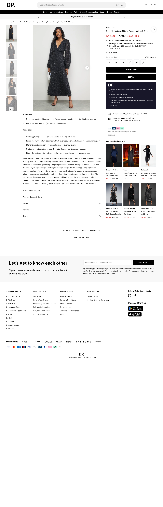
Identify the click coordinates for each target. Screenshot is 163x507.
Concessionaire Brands (69, 311)
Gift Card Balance (40, 314)
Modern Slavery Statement (98, 300)
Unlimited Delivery (14, 296)
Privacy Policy (66, 296)
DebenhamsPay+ (13, 307)
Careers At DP (92, 296)
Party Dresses (47, 22)
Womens (15, 22)
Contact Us (37, 296)
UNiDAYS (10, 329)
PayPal (9, 318)
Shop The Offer (115, 48)
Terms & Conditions (68, 300)
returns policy (138, 120)
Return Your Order (40, 300)
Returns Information (41, 311)
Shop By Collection (26, 22)
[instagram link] (129, 295)
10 (123, 62)
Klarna (9, 314)
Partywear (38, 22)
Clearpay (10, 321)
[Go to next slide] (87, 68)
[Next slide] (125, 17)
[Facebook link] (135, 295)
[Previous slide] (38, 17)
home (9, 22)
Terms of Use (65, 307)
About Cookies (66, 304)
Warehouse (110, 28)
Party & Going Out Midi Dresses (64, 22)
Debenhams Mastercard (16, 311)
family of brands (92, 271)
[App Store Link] (135, 311)
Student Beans (12, 325)
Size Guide (10, 304)
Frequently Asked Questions (44, 304)
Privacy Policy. (110, 273)
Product (63, 314)
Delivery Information (41, 307)
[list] (61, 68)
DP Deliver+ (11, 300)
